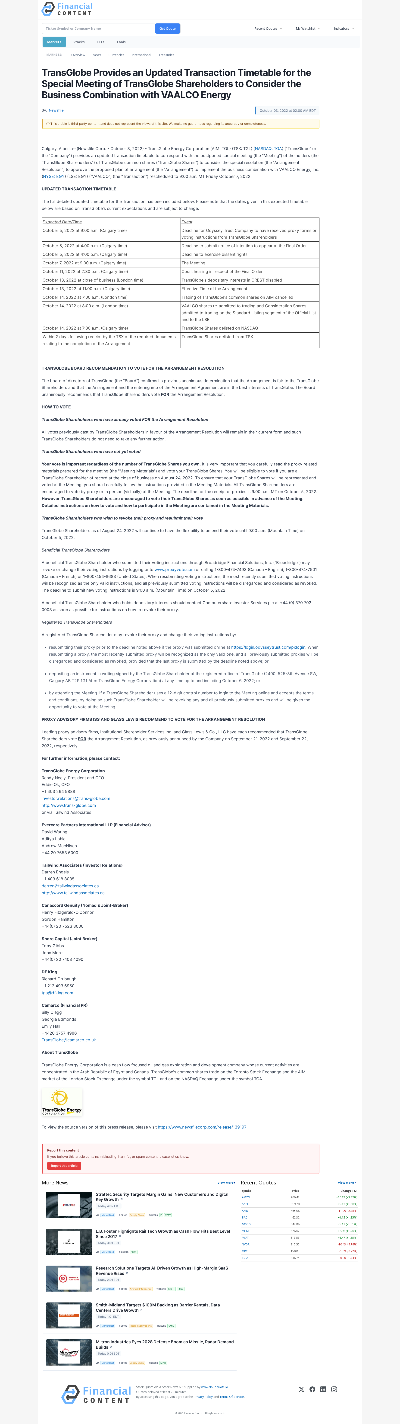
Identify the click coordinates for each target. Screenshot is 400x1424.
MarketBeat (108, 1215)
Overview (78, 55)
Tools (121, 42)
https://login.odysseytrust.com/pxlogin (268, 647)
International (141, 55)
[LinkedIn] (323, 1395)
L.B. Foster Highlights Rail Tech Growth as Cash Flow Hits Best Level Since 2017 (163, 1234)
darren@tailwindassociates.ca (70, 885)
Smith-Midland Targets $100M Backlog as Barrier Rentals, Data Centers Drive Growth (158, 1307)
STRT (168, 1215)
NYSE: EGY (54, 176)
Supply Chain (137, 1215)
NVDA (246, 1244)
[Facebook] (312, 1395)
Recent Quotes (265, 28)
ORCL (245, 1251)
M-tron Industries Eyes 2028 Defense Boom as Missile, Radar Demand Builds (165, 1344)
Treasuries (166, 55)
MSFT (171, 1289)
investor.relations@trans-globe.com (76, 798)
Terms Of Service (232, 1397)
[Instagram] (334, 1395)
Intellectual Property (141, 1326)
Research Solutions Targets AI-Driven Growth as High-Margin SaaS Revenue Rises (162, 1271)
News (97, 55)
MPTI (163, 1363)
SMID (171, 1326)
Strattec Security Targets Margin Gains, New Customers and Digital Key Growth (162, 1197)
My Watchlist (306, 28)
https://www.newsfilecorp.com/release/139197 (202, 1127)
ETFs (100, 42)
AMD (245, 1211)
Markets (54, 42)
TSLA (245, 1258)
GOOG (246, 1224)
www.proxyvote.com (175, 569)
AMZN (246, 1197)
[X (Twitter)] (301, 1395)
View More (226, 1182)
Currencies (116, 55)
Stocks (79, 42)
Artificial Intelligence (141, 1289)
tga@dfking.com (57, 992)
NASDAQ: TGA (268, 148)
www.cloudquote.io (214, 1387)
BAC (244, 1217)
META (245, 1231)
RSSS (180, 1289)
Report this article (64, 1165)
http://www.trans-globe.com (69, 805)
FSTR (133, 1252)
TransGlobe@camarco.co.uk (69, 1039)
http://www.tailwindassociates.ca (73, 892)
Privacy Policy (203, 1397)
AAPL (245, 1204)
